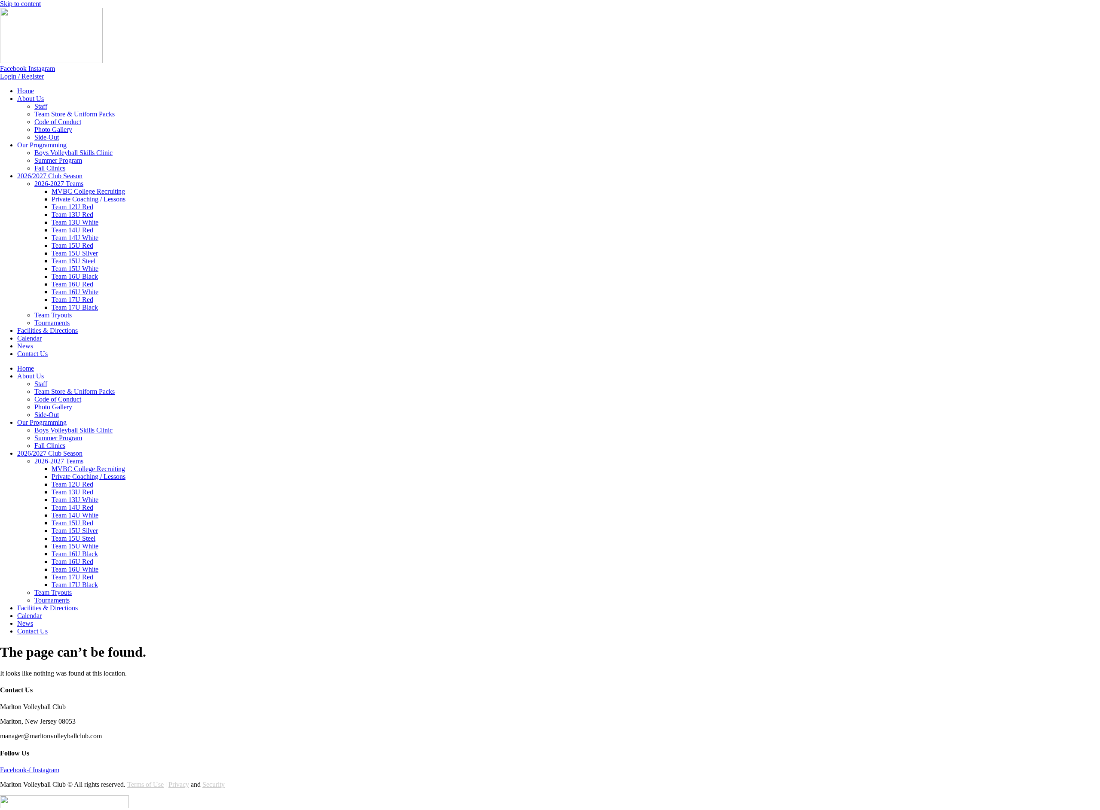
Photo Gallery (53, 129)
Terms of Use (145, 784)
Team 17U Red (72, 299)
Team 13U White (75, 222)
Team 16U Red (72, 284)
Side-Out (46, 137)
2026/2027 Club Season (49, 176)
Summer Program (58, 160)
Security (213, 784)
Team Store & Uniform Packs (74, 114)
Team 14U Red (72, 230)
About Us (30, 98)
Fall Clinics (49, 168)
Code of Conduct (57, 121)
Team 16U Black (75, 276)
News (25, 346)
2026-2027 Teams (58, 183)
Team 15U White (75, 268)
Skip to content (20, 3)
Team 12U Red (72, 206)
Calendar (29, 338)
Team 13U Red (72, 214)
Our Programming (42, 145)
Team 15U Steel (73, 261)
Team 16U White (75, 291)
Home (25, 90)
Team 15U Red (72, 245)
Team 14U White (75, 237)
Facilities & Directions (47, 330)
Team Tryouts (53, 315)
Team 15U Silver (75, 253)
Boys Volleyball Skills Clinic (73, 152)
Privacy (178, 784)
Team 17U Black (75, 307)
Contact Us (32, 353)
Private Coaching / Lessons (88, 199)
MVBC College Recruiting (88, 191)
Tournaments (52, 322)
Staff (40, 106)
